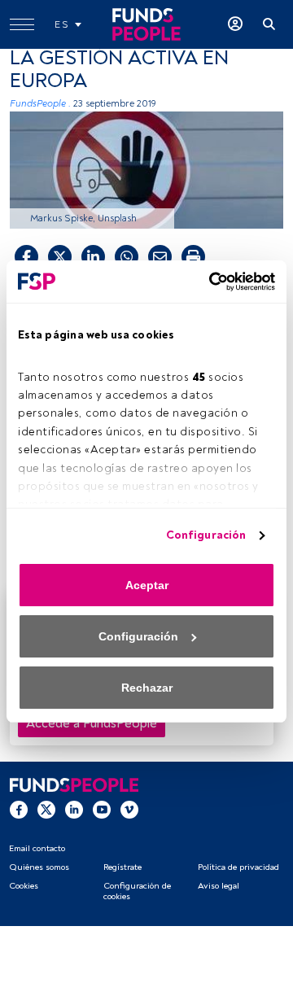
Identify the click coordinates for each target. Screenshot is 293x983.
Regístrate (122, 867)
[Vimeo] (129, 809)
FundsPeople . (40, 104)
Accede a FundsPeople (91, 723)
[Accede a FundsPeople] (235, 24)
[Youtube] (102, 809)
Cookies (23, 885)
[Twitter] (46, 809)
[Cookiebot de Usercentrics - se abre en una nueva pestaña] (207, 281)
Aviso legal (218, 885)
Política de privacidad (238, 867)
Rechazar (147, 687)
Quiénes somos (39, 867)
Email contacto (37, 848)
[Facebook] (19, 809)
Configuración (206, 535)
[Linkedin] (74, 809)
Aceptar (146, 585)
